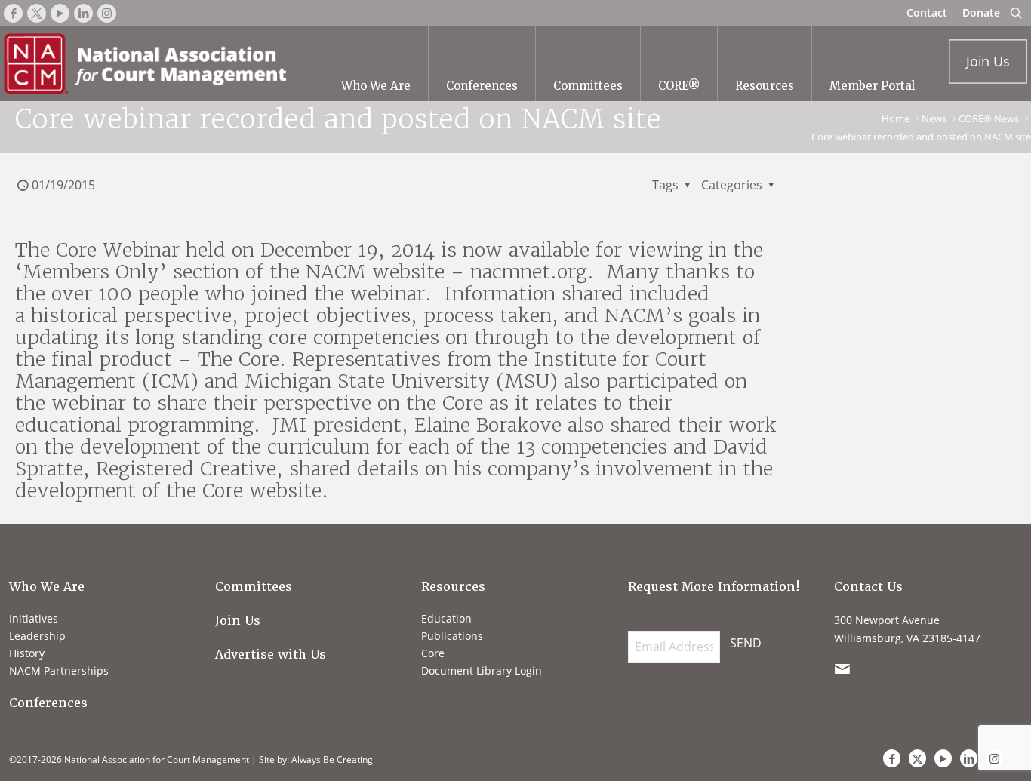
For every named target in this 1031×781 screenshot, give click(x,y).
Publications (452, 636)
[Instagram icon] (994, 758)
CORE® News (989, 118)
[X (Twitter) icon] (917, 758)
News (934, 118)
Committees (253, 587)
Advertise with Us (270, 655)
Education (446, 618)
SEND (746, 643)
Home (895, 118)
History (27, 653)
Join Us (237, 621)
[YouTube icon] (943, 758)
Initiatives (33, 618)
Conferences (48, 703)
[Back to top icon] (958, 727)
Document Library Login (481, 670)
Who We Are (47, 587)
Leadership (37, 636)
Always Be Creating (332, 759)
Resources (453, 587)
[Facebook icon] (891, 758)
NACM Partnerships (59, 670)
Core (433, 653)
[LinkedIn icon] (968, 758)
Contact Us (868, 587)
